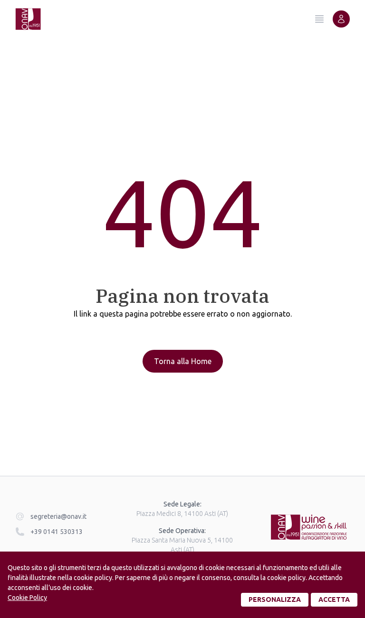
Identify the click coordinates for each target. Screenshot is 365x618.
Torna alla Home (182, 361)
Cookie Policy (27, 597)
